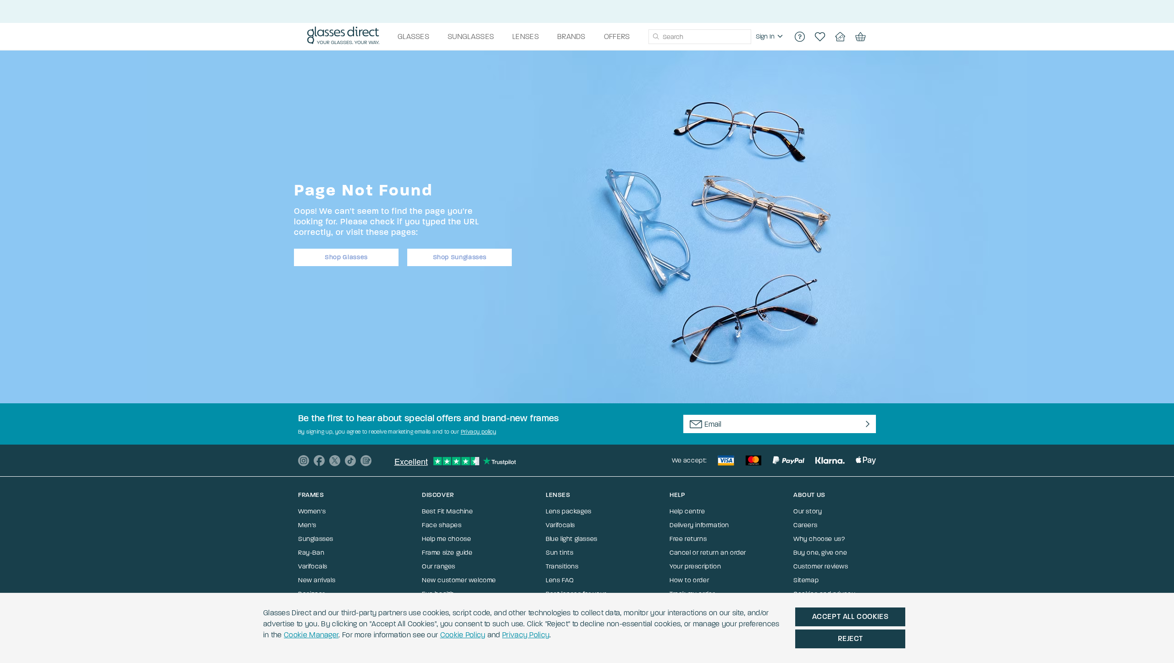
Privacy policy (479, 432)
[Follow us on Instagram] (303, 460)
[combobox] (699, 36)
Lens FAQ (560, 580)
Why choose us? (819, 539)
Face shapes (442, 525)
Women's (312, 511)
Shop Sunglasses (460, 257)
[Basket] (860, 36)
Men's (307, 525)
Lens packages (569, 511)
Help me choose (446, 539)
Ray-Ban (311, 553)
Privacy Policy (525, 634)
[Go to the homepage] (343, 37)
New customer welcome (459, 580)
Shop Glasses (346, 257)
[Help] (800, 36)
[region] (770, 36)
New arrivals (316, 580)
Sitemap (806, 580)
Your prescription (695, 566)
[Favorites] (820, 36)
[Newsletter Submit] (865, 424)
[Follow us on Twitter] (334, 460)
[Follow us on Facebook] (319, 460)
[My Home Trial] (840, 36)
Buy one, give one (820, 553)
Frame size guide (447, 553)
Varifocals (312, 566)
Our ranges (438, 566)
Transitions (562, 566)
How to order (689, 580)
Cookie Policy (463, 634)
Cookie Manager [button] (311, 634)
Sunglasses (315, 539)
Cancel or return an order (708, 553)
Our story (807, 511)
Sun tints (559, 553)
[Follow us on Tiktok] (350, 460)
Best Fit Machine (447, 511)
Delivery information (699, 525)
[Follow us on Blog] (365, 460)
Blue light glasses (572, 539)
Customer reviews (820, 566)
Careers (805, 525)
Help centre (687, 511)
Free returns (688, 539)
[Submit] (655, 36)
